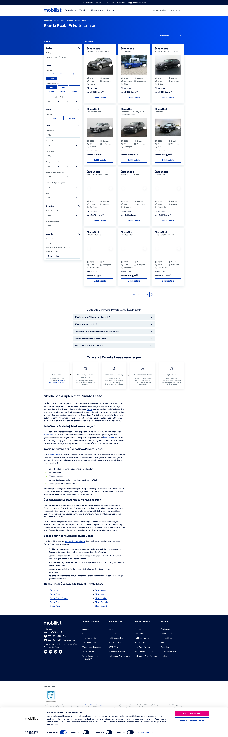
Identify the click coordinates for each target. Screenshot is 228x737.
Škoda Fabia (49, 434)
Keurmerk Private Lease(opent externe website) (100, 705)
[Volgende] (110, 65)
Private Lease (59, 20)
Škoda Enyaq (55, 594)
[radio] (51, 74)
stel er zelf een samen (56, 382)
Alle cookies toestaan (192, 713)
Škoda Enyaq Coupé (59, 598)
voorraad (60, 380)
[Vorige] (89, 65)
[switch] (86, 732)
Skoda (77, 20)
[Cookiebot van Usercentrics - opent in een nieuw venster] (31, 732)
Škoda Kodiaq (101, 598)
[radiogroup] (63, 76)
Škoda (89, 409)
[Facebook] (60, 651)
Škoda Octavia (101, 602)
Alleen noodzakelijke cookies (192, 720)
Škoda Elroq (55, 590)
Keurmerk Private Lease (75, 541)
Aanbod (70, 20)
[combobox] (171, 35)
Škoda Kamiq (108, 437)
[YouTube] (50, 651)
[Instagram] (55, 651)
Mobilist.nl (48, 20)
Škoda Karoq (100, 594)
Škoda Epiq (55, 602)
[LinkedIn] (45, 651)
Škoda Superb (101, 606)
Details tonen (143, 732)
